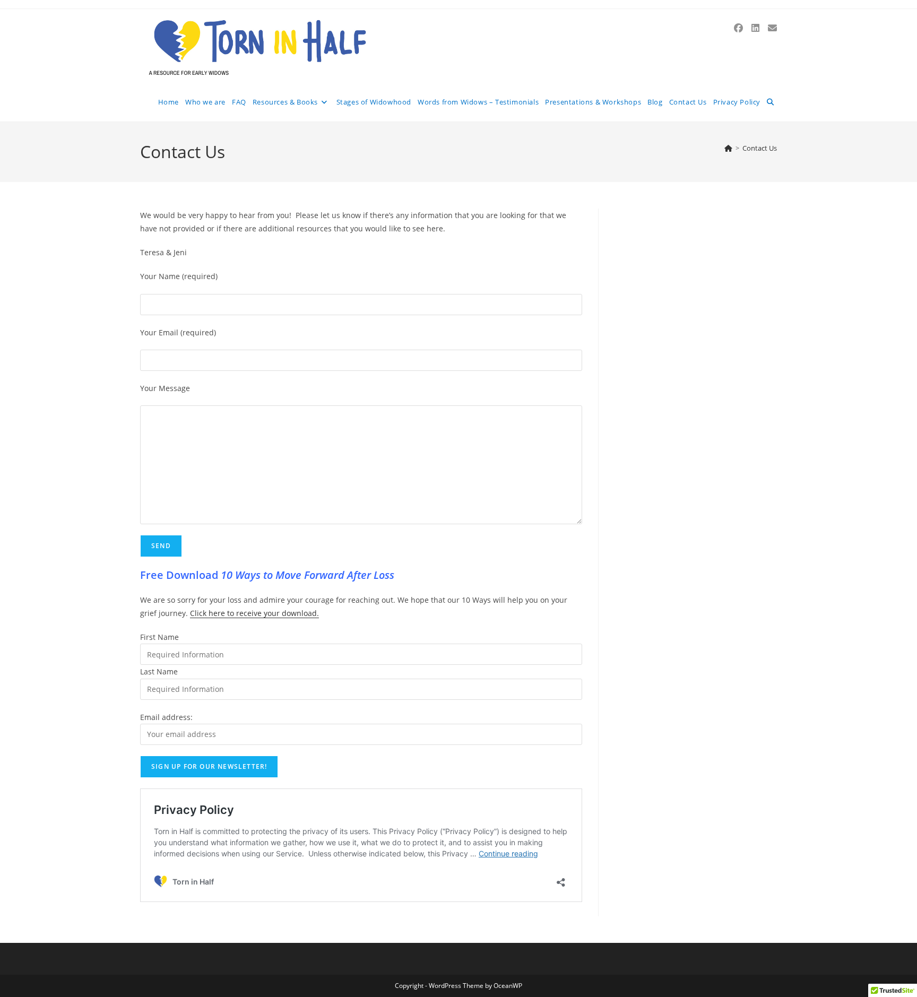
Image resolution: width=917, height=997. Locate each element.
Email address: (166, 717)
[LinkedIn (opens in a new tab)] (755, 27)
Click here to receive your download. (254, 613)
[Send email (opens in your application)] (772, 27)
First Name (159, 637)
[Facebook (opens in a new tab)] (738, 27)
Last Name (159, 671)
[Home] (728, 148)
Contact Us (759, 148)
